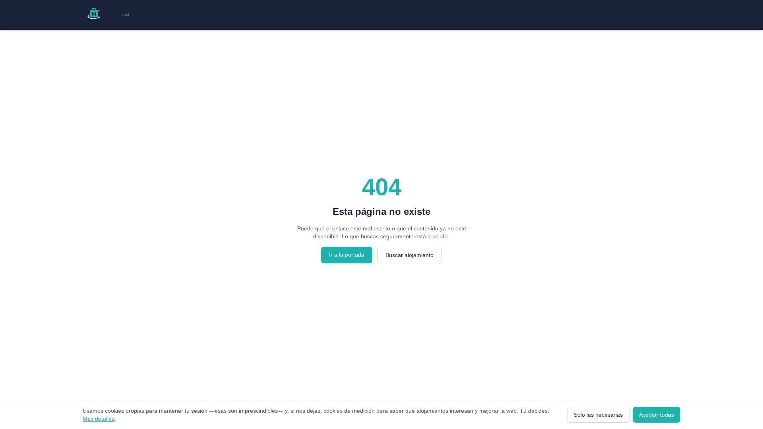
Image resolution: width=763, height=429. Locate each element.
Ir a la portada (346, 254)
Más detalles (98, 418)
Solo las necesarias (598, 415)
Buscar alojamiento (409, 255)
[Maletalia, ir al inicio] (109, 13)
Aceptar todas (656, 415)
